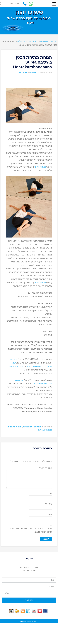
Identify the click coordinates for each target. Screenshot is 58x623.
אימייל (48, 504)
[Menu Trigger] (54, 4)
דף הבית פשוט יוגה (48, 41)
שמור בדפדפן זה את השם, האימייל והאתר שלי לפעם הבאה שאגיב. (31, 530)
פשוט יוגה (29, 12)
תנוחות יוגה (33, 41)
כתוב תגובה (22, 72)
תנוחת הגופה (40, 167)
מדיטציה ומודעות (16, 366)
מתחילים (21, 41)
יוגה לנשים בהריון (35, 366)
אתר (50, 514)
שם (49, 493)
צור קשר (13, 359)
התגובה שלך (45, 468)
